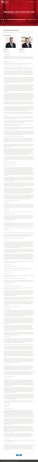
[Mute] (27, 19)
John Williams (12, 13)
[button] (19, 55)
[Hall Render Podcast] (5, 2)
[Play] (3, 19)
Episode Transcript (7, 54)
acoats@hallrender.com (22, 51)
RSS (4, 22)
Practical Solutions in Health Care (19, 13)
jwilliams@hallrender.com (6, 51)
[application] (17, 19)
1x (31, 19)
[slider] (29, 20)
